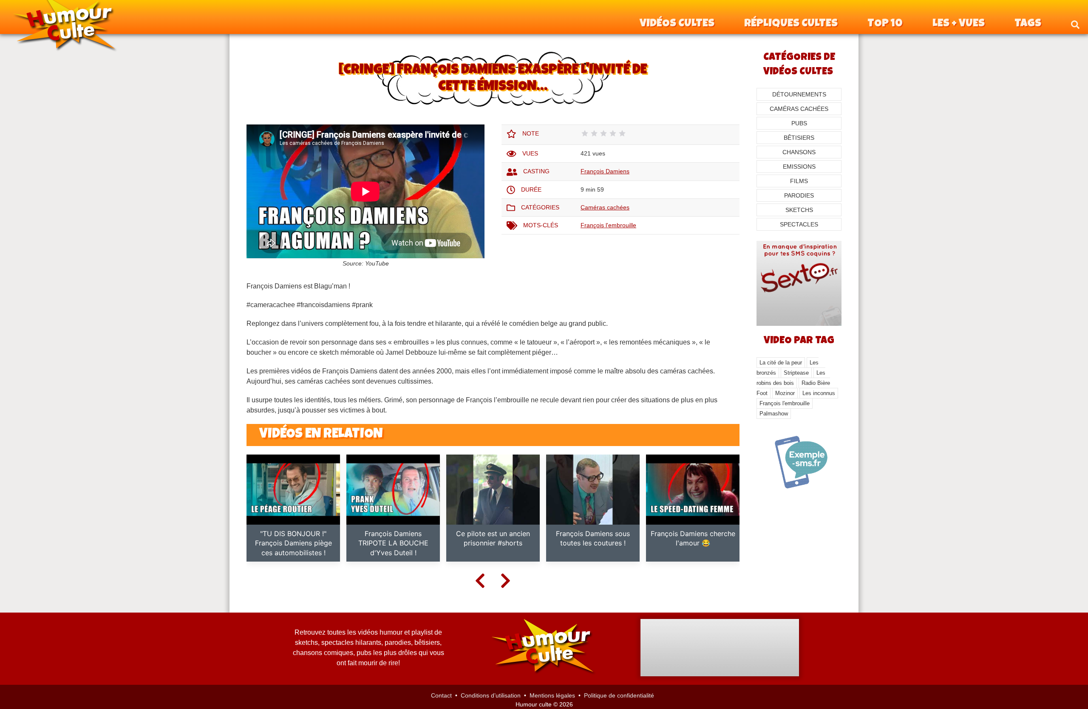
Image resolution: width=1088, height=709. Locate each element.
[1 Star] (585, 133)
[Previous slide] (480, 580)
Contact (441, 695)
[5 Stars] (622, 133)
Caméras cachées (605, 207)
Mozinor (785, 393)
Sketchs (799, 209)
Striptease (796, 373)
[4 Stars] (613, 133)
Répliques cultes (791, 24)
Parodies (799, 195)
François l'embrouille (608, 225)
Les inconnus (818, 393)
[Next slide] (506, 580)
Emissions (799, 166)
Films (799, 181)
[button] (1075, 24)
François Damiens (605, 171)
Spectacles (799, 224)
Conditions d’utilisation (491, 695)
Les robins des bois (790, 378)
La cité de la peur (780, 362)
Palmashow (773, 413)
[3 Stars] (603, 133)
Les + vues (958, 24)
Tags (1027, 24)
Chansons (799, 152)
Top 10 (885, 24)
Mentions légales (552, 695)
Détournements (799, 94)
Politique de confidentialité (619, 695)
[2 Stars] (594, 133)
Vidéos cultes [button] (677, 24)
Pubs (799, 123)
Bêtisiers (799, 137)
